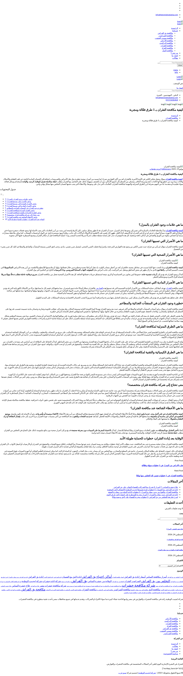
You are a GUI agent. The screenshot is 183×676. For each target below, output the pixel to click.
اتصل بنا (175, 55)
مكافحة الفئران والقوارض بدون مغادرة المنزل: (170, 550)
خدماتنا (175, 30)
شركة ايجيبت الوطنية (32, 581)
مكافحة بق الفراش (165, 33)
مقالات (175, 58)
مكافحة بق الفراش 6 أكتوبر (13, 590)
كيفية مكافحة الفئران (174, 179)
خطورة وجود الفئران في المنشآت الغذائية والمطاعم (25, 208)
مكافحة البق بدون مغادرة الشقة (139, 590)
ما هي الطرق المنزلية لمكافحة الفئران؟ (21, 210)
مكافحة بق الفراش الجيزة (144, 592)
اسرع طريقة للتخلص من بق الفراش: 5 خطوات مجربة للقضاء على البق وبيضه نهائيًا (145, 497)
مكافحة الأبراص (166, 40)
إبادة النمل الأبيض (48, 577)
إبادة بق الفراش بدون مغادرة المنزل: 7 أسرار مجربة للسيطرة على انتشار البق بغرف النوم (142, 494)
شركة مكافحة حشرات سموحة (94, 586)
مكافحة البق (154, 589)
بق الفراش (79, 580)
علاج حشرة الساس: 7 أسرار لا (175, 529)
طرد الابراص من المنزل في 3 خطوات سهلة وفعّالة (162, 465)
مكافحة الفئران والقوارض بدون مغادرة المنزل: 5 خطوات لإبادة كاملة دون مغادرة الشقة (143, 492)
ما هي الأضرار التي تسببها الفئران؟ (19, 201)
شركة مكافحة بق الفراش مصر (163, 586)
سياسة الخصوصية (170, 653)
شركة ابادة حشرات (51, 581)
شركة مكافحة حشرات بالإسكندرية (112, 586)
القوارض (99, 288)
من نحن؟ (174, 53)
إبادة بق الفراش (35, 576)
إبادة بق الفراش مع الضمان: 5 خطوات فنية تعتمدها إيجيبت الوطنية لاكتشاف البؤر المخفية (142, 489)
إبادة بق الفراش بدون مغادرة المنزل (18, 577)
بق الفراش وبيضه (66, 581)
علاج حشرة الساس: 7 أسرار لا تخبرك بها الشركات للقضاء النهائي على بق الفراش (146, 487)
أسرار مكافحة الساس (156, 576)
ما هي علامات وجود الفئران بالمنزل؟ (19, 199)
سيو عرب (122, 673)
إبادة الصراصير (58, 577)
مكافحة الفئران (167, 45)
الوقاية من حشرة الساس (100, 581)
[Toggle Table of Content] (2, 195)
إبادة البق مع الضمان (72, 576)
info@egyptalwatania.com (167, 14)
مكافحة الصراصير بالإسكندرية (105, 590)
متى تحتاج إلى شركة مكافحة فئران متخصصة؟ (23, 215)
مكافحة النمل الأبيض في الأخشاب (55, 590)
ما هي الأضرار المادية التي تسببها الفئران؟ (21, 206)
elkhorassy (166, 169)
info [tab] (176, 72)
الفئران (169, 288)
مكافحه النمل (167, 50)
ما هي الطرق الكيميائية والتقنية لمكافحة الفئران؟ (24, 213)
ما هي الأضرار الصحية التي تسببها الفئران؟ (21, 204)
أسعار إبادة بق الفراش (135, 576)
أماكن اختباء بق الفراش (97, 576)
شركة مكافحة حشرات (138, 585)
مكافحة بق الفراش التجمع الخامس (161, 592)
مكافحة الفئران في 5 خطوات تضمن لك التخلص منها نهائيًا (159, 475)
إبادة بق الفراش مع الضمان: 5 (175, 540)
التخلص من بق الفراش (155, 581)
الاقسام (180, 565)
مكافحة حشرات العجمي (130, 592)
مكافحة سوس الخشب (164, 38)
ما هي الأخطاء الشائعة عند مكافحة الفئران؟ (22, 217)
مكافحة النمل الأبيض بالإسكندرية (73, 590)
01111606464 (172, 100)
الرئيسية (174, 28)
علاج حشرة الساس (21, 585)
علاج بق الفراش (34, 586)
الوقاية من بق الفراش (118, 581)
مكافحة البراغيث (166, 43)
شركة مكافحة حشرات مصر (53, 585)
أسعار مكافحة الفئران (118, 577)
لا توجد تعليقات (155, 169)
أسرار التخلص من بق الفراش (175, 577)
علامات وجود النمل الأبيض (168, 590)
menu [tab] (175, 70)
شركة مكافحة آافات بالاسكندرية (12, 581)
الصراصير (136, 581)
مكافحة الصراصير (165, 35)
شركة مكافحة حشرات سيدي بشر (76, 586)
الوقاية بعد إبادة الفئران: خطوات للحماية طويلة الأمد (26, 219)
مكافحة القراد (167, 48)
